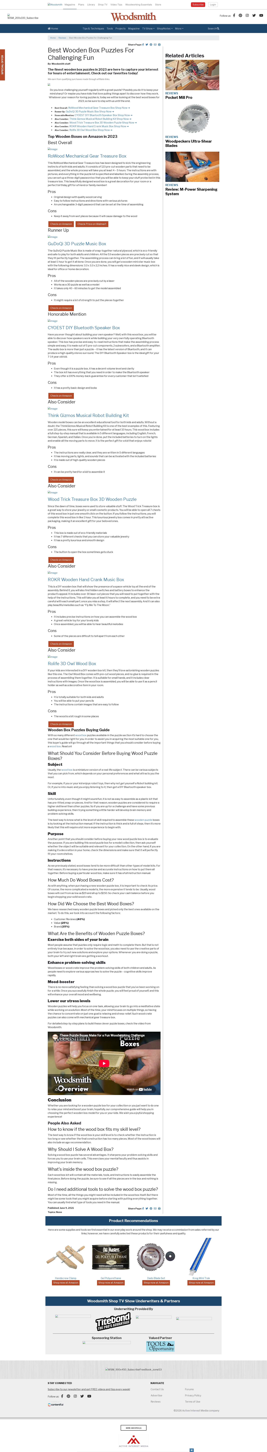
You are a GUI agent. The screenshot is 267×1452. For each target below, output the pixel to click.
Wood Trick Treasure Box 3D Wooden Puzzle (95, 122)
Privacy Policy (193, 1395)
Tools (110, 28)
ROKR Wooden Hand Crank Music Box (91, 126)
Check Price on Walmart (92, 224)
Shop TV (102, 4)
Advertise (156, 1395)
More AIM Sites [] (133, 1428)
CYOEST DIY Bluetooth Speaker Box (96, 115)
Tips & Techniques (93, 28)
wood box (81, 735)
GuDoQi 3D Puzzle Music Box (82, 111)
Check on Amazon (61, 224)
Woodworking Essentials (138, 4)
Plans (81, 4)
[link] (22, 17)
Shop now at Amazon (65, 1282)
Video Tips (116, 4)
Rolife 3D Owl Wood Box (83, 130)
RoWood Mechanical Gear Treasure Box (91, 107)
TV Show (147, 28)
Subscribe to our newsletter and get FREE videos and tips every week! (89, 1389)
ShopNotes (164, 28)
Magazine (70, 4)
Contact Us (157, 1389)
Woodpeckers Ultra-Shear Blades (188, 143)
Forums (189, 1389)
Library (91, 4)
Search (212, 28)
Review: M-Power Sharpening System (191, 191)
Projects (120, 28)
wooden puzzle (143, 819)
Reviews (62, 38)
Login (213, 4)
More (178, 28)
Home (54, 28)
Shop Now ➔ (122, 107)
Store (158, 4)
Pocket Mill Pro (178, 97)
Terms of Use (192, 1401)
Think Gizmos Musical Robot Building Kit (93, 118)
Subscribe (198, 4)
